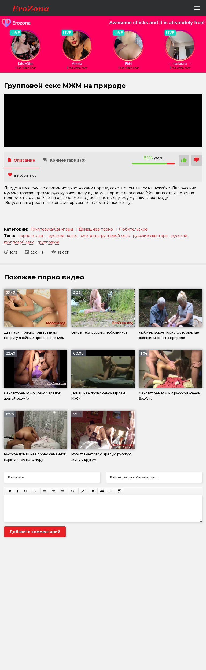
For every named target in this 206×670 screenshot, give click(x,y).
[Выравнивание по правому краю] (62, 491)
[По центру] (53, 491)
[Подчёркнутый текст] (25, 491)
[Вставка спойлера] (119, 491)
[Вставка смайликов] (72, 491)
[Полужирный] (10, 491)
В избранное (25, 175)
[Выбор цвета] (82, 491)
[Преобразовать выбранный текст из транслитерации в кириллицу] (110, 491)
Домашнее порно (96, 229)
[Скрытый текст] (93, 491)
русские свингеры (150, 235)
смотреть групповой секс (105, 235)
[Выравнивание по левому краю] (44, 491)
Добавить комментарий (34, 531)
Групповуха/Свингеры (52, 229)
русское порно (63, 235)
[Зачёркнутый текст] (34, 491)
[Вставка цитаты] (101, 491)
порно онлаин (31, 235)
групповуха (48, 242)
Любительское (133, 229)
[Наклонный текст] (17, 491)
